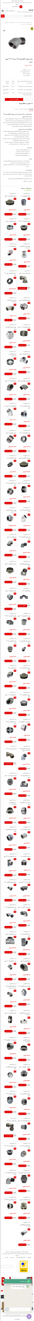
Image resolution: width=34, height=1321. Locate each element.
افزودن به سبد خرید (14, 99)
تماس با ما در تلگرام (28, 181)
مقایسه (31, 62)
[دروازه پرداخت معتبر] (23, 1266)
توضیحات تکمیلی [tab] (24, 109)
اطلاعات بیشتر (22, 288)
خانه (31, 22)
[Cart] (3, 11)
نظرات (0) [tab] (16, 109)
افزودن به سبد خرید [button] (22, 214)
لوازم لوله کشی (26, 22)
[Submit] (3, 16)
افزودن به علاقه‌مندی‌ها (24, 103)
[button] (4, 30)
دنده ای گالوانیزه (12, 22)
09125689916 (15, 7)
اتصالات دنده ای (19, 22)
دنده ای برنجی (27, 270)
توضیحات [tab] (31, 109)
